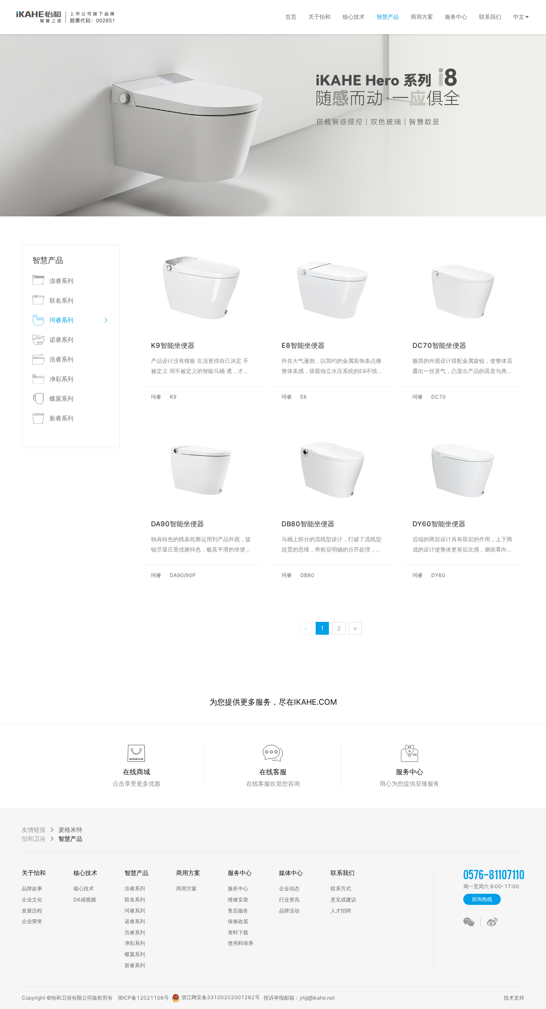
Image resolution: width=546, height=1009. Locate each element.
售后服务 (238, 910)
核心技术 (85, 872)
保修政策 (238, 921)
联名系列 (135, 899)
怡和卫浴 (34, 838)
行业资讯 (289, 899)
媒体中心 (291, 872)
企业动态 (289, 888)
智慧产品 (136, 872)
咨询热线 (482, 899)
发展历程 (32, 910)
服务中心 (240, 872)
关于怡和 (34, 872)
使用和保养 (240, 943)
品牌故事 (32, 888)
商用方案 (188, 872)
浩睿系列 (135, 932)
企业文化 (32, 899)
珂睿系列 (135, 910)
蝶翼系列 (135, 954)
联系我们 (342, 872)
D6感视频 (84, 899)
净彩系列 (135, 943)
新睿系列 (135, 965)
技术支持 (512, 997)
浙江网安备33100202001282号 (220, 997)
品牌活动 (289, 910)
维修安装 (238, 899)
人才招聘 (341, 910)
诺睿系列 (135, 921)
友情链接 (34, 829)
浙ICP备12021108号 (143, 997)
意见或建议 (343, 899)
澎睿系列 (135, 888)
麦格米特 (70, 829)
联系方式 (341, 888)
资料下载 (238, 932)
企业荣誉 (32, 921)
